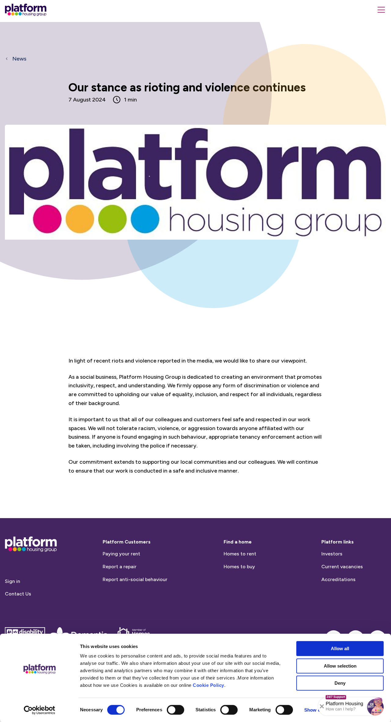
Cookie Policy (208, 685)
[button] (375, 706)
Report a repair (120, 566)
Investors (331, 554)
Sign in (12, 581)
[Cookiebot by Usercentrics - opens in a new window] (39, 710)
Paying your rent (121, 554)
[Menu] (381, 9)
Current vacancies (342, 566)
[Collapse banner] (322, 706)
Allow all (340, 648)
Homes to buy (239, 566)
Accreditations (338, 579)
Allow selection (340, 666)
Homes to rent (240, 554)
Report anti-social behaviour (135, 579)
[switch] (175, 710)
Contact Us (18, 594)
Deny (339, 683)
